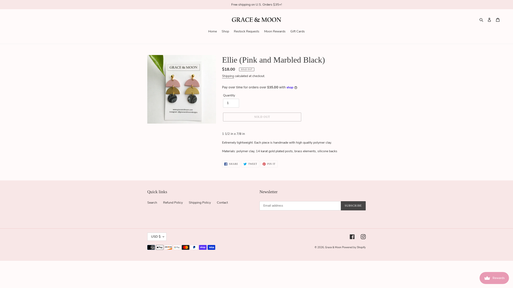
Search (152, 202)
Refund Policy (173, 202)
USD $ (156, 236)
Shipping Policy (200, 202)
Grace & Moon (333, 247)
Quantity (229, 95)
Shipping (228, 76)
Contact (222, 202)
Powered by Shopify (354, 247)
